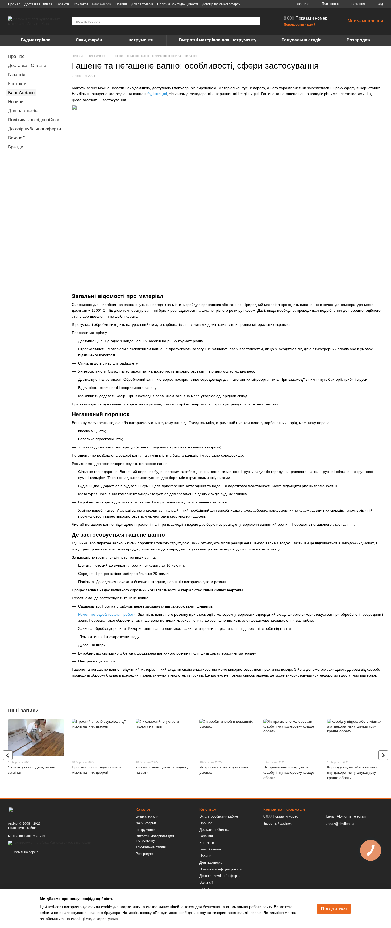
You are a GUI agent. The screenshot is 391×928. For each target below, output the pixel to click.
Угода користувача (102, 919)
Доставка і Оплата (38, 4)
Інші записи (23, 710)
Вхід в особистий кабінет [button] (219, 816)
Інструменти (140, 40)
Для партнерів (142, 4)
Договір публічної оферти (221, 4)
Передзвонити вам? (299, 25)
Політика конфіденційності (177, 4)
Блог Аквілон (101, 4)
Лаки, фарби (89, 40)
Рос (306, 4)
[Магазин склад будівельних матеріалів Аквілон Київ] (34, 810)
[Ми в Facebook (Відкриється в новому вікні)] (263, 4)
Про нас (14, 4)
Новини (121, 4)
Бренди (15, 146)
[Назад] (8, 755)
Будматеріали (36, 40)
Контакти (81, 4)
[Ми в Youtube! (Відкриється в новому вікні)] (270, 4)
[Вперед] (383, 755)
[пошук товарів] (256, 21)
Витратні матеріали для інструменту (217, 40)
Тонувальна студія (301, 40)
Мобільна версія (25, 852)
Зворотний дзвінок (277, 824)
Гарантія (63, 4)
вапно (92, 88)
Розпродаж (358, 40)
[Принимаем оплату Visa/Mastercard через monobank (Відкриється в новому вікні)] (49, 842)
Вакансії (16, 137)
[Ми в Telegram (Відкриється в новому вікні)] (283, 4)
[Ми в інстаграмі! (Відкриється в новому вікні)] (276, 4)
